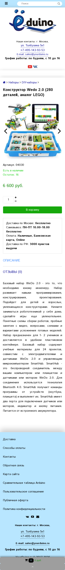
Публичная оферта (15, 500)
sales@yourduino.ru (36, 54)
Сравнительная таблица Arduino (24, 483)
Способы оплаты (14, 448)
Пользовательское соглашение (23, 492)
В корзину (32, 210)
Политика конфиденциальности (24, 509)
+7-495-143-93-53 (32, 50)
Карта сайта (11, 474)
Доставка (9, 439)
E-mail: (21, 54)
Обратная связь (13, 465)
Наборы (13, 82)
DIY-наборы (29, 82)
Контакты (9, 457)
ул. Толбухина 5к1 (32, 45)
